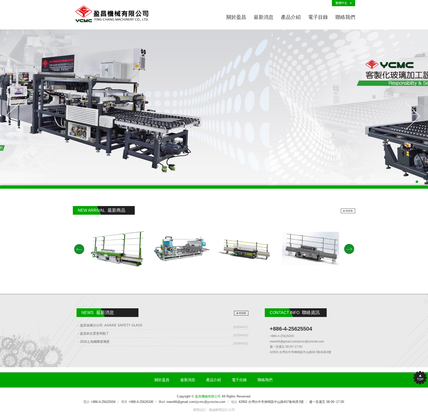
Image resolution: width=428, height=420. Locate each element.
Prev (14, 116)
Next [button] (349, 249)
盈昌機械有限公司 (112, 14)
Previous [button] (79, 249)
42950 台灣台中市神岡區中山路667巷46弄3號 (271, 402)
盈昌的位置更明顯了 (164, 334)
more (348, 211)
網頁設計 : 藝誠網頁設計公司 (214, 410)
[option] (117, 248)
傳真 (124, 402)
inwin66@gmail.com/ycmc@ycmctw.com (195, 402)
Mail (162, 402)
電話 (86, 402)
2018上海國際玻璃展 (164, 342)
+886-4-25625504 (103, 402)
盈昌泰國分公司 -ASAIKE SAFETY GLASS (164, 326)
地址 (234, 402)
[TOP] (418, 377)
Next (414, 116)
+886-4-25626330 (141, 402)
